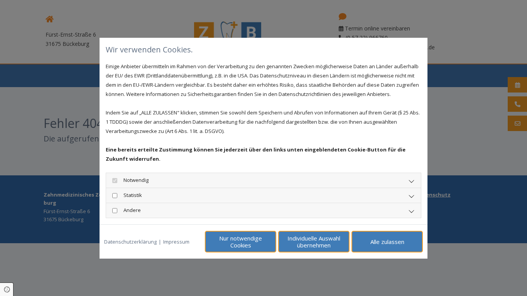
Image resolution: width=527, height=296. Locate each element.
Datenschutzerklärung (130, 241)
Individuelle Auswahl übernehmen (313, 241)
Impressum (176, 241)
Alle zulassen (387, 242)
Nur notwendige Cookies (240, 241)
